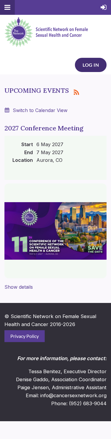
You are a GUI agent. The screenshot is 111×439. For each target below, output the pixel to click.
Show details (18, 287)
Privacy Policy (24, 336)
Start (27, 144)
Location (22, 160)
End (28, 152)
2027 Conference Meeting (43, 128)
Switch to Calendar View (40, 110)
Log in (91, 65)
